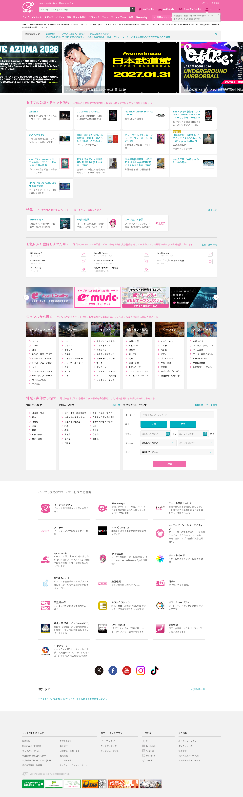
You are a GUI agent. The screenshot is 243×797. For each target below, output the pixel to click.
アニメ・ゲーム (118, 17)
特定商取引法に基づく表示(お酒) (36, 760)
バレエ (164, 349)
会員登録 (215, 3)
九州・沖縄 (37, 438)
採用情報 (182, 750)
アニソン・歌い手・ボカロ (203, 345)
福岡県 (67, 438)
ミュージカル (135, 345)
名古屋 (96, 430)
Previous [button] (7, 67)
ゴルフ (67, 375)
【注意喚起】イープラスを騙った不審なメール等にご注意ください (77, 33)
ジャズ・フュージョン (42, 362)
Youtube (126, 670)
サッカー (68, 345)
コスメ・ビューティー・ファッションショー (107, 371)
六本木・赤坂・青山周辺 (103, 417)
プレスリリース (185, 745)
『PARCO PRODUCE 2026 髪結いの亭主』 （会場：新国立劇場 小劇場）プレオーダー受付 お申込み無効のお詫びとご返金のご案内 (107, 37)
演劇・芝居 (134, 341)
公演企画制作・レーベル (189, 760)
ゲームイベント (200, 358)
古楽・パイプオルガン (171, 371)
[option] (121, 67)
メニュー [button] (214, 9)
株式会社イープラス (187, 741)
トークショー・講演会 (106, 375)
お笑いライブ (135, 367)
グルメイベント (103, 345)
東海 (34, 425)
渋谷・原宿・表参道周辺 (75, 413)
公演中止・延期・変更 (70, 750)
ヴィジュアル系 (39, 379)
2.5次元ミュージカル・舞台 (203, 367)
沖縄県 (67, 443)
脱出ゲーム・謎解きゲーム (107, 341)
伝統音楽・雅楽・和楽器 (171, 375)
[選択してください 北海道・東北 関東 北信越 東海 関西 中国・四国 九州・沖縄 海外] (177, 452)
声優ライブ (198, 341)
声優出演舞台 (199, 362)
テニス (67, 371)
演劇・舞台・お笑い (76, 17)
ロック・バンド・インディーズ (42, 358)
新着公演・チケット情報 (206, 405)
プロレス (68, 349)
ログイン (205, 3)
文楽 (131, 358)
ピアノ (164, 354)
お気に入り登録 (212, 254)
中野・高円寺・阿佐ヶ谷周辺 (104, 421)
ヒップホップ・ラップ (42, 371)
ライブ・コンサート (32, 17)
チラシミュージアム (110, 750)
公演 (154, 424)
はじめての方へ (67, 760)
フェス (35, 341)
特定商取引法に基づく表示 (34, 755)
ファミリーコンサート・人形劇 (139, 371)
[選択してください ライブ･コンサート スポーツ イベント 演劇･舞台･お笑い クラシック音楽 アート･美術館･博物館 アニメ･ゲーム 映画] (159, 443)
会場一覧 (116, 405)
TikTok (154, 670)
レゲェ (35, 367)
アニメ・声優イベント (203, 354)
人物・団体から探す (193, 9)
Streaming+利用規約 (31, 745)
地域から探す (149, 9)
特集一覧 (212, 210)
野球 (66, 341)
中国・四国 (37, 434)
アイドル (36, 384)
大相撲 (67, 354)
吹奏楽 (164, 367)
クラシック (94, 17)
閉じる (218, 14)
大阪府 (67, 434)
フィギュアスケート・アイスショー (74, 358)
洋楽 (34, 349)
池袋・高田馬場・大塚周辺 (75, 417)
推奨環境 (64, 755)
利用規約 (26, 741)
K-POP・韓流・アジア (42, 354)
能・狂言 (133, 354)
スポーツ (48, 17)
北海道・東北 (38, 413)
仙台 (95, 425)
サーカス (100, 362)
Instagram (140, 670)
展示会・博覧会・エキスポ (107, 354)
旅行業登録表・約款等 (32, 765)
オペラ (164, 345)
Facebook (112, 670)
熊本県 (96, 438)
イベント (60, 17)
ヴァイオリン (167, 358)
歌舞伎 (132, 349)
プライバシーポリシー (32, 750)
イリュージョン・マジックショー (139, 375)
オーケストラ (167, 341)
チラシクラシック (109, 745)
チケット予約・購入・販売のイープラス (57, 3)
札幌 (66, 425)
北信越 (35, 421)
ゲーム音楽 (198, 349)
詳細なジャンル (164, 17)
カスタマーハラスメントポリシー (74, 765)
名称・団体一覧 (209, 244)
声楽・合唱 (166, 362)
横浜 (66, 430)
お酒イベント (102, 349)
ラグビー (68, 367)
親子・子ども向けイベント (107, 358)
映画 (131, 17)
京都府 (96, 434)
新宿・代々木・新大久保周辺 (104, 413)
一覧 (215, 33)
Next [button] (236, 67)
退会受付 (64, 745)
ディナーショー (103, 367)
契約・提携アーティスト (189, 755)
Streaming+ (142, 17)
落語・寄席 (134, 362)
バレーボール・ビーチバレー (74, 362)
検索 (169, 464)
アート (105, 17)
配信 (183, 424)
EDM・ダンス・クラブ (42, 375)
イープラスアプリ (109, 741)
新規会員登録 (66, 741)
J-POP (35, 345)
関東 (34, 417)
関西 (34, 430)
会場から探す (169, 9)
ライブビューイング (105, 379)
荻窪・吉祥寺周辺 (72, 421)
